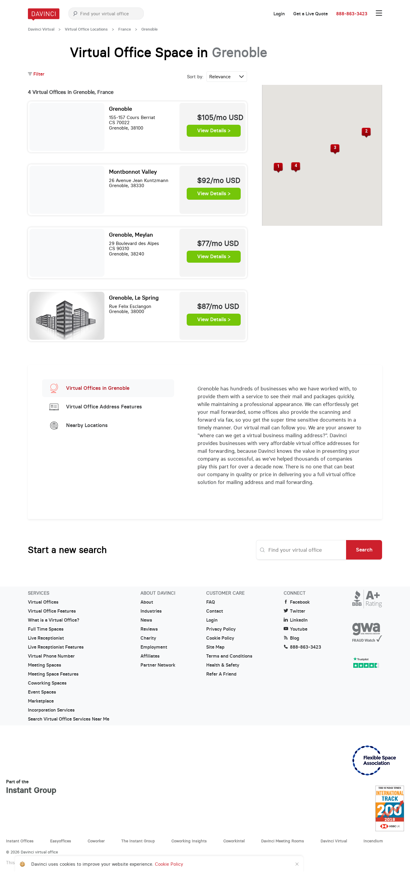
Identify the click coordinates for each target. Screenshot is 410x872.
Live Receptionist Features (56, 647)
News (146, 620)
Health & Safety (222, 665)
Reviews (149, 629)
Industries (151, 611)
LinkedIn (299, 620)
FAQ (210, 602)
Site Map (215, 647)
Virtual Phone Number (51, 656)
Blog (294, 638)
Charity (148, 638)
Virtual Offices (43, 602)
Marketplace (41, 701)
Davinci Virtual (41, 29)
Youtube (298, 629)
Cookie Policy (220, 638)
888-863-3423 (351, 14)
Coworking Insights (189, 840)
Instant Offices (20, 840)
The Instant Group (138, 840)
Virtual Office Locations (86, 29)
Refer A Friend (221, 674)
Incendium (373, 840)
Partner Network (157, 665)
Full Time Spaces (46, 629)
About (146, 602)
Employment (153, 647)
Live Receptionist (46, 638)
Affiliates (150, 656)
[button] (278, 168)
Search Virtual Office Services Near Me (68, 719)
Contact (214, 611)
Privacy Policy (221, 629)
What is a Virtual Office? (53, 620)
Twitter (297, 611)
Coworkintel (234, 840)
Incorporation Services (51, 710)
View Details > (214, 131)
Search (364, 549)
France (124, 29)
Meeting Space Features (53, 674)
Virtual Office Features (52, 611)
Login (279, 14)
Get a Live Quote (310, 14)
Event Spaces (42, 692)
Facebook (300, 602)
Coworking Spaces (47, 683)
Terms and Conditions (229, 656)
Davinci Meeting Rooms (282, 840)
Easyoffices (60, 840)
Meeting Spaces (44, 665)
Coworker (96, 840)
